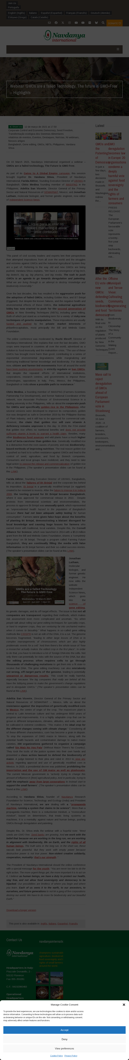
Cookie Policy (56, 1056)
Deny (65, 1039)
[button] (124, 1004)
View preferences (64, 1048)
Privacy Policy (70, 1056)
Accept (64, 1030)
